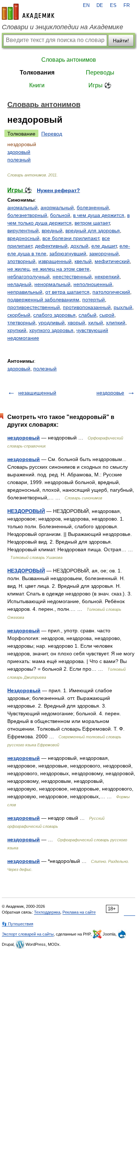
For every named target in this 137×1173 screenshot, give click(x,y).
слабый (87, 315)
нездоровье (110, 393)
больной (60, 215)
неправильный (24, 292)
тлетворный (21, 322)
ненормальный (52, 284)
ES (113, 5)
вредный (52, 230)
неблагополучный (28, 276)
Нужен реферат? (58, 190)
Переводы (100, 72)
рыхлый (123, 307)
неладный (19, 284)
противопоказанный (87, 307)
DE (99, 5)
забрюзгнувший (67, 253)
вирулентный (23, 230)
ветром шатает (92, 223)
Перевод (51, 134)
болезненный (93, 207)
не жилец (18, 269)
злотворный (21, 261)
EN (86, 5)
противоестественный (33, 307)
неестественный (72, 276)
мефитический (112, 261)
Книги (37, 85)
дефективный (51, 246)
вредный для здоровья (92, 230)
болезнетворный (27, 215)
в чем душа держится (98, 215)
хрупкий (16, 330)
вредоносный (23, 238)
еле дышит (104, 246)
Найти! (121, 40)
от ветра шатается (67, 292)
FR (126, 5)
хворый (76, 322)
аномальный (22, 207)
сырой (106, 315)
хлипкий (115, 322)
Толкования (37, 72)
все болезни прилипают (70, 238)
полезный (19, 160)
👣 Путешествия (17, 924)
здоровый (18, 152)
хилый (95, 322)
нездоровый (23, 438)
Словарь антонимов (68, 60)
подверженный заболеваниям (43, 299)
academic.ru (28, 12)
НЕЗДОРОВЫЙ (26, 511)
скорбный (18, 315)
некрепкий (107, 276)
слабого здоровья (54, 315)
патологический (111, 292)
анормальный (57, 207)
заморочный (104, 253)
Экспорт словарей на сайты (28, 934)
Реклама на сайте (79, 912)
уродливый (51, 322)
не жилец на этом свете (61, 269)
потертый (93, 299)
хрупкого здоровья (51, 330)
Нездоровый (24, 690)
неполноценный (92, 284)
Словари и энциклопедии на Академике (62, 27)
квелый (83, 261)
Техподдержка (47, 912)
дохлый (79, 246)
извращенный (55, 261)
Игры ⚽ (99, 85)
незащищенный (37, 393)
